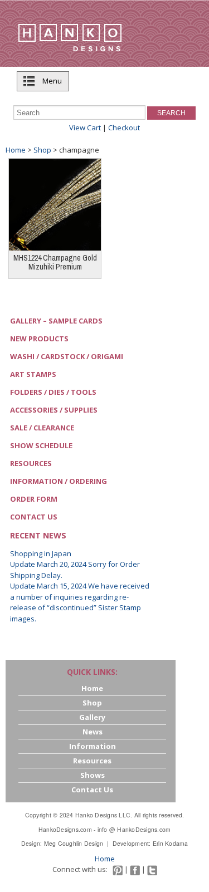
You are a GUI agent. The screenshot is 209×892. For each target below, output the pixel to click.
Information (92, 746)
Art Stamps (33, 374)
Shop (42, 150)
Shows (92, 775)
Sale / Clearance (42, 428)
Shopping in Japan (40, 553)
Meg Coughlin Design (74, 843)
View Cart (85, 127)
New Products (39, 339)
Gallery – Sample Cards (56, 321)
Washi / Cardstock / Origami (66, 356)
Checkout (124, 127)
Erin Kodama (170, 843)
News (92, 732)
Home (16, 150)
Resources (31, 463)
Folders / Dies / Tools (53, 392)
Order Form (33, 499)
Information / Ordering (58, 481)
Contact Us (33, 517)
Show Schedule (41, 445)
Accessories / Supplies (54, 410)
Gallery (92, 717)
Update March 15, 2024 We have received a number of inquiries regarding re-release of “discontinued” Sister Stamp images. (79, 602)
